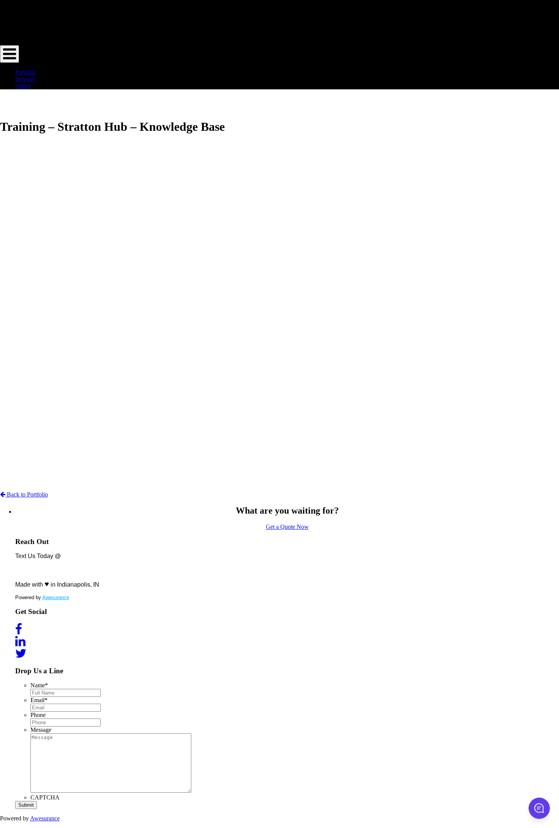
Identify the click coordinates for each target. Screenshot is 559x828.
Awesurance (55, 597)
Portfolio (25, 72)
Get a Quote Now (287, 526)
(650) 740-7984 (57, 566)
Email (39, 700)
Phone (38, 715)
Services (25, 79)
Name (39, 685)
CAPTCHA (45, 797)
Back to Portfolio (26, 494)
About (22, 85)
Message (40, 729)
